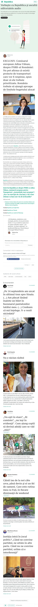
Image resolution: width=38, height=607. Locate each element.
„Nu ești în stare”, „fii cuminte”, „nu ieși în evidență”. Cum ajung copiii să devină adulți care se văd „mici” (19, 423)
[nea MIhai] (19, 377)
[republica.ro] (5, 605)
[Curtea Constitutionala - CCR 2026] (19, 566)
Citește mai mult (7, 346)
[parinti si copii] (19, 444)
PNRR (5, 276)
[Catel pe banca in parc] (19, 507)
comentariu (32, 411)
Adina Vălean (10, 276)
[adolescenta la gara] (19, 328)
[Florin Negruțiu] (5, 353)
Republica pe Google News (13, 207)
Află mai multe (4, 17)
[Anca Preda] (5, 286)
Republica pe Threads (12, 210)
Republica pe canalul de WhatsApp (15, 212)
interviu (29, 276)
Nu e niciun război (13, 357)
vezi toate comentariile (19, 268)
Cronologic (27, 264)
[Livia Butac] (5, 412)
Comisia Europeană (18, 276)
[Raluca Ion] (5, 56)
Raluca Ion (15, 232)
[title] (9, 233)
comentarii (32, 285)
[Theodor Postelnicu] (5, 475)
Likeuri (33, 264)
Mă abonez (30, 245)
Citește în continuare (19, 600)
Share (19, 605)
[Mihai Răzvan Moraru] (5, 531)
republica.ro (7, 2)
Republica (16, 146)
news (25, 276)
